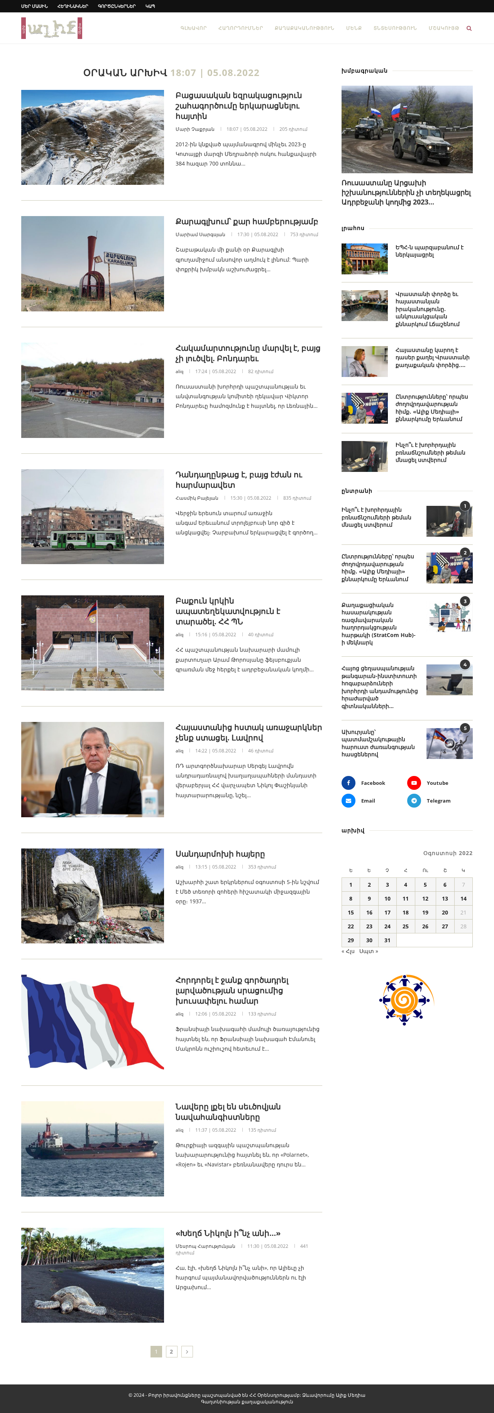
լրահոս (353, 228)
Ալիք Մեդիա (350, 1395)
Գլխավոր (194, 28)
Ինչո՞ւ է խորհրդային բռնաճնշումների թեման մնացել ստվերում (430, 452)
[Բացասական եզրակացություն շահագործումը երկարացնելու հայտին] (92, 137)
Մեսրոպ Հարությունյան (205, 1246)
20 (445, 912)
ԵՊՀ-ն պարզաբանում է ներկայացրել (430, 251)
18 (406, 912)
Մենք (354, 28)
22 (351, 926)
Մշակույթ (444, 28)
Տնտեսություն (395, 28)
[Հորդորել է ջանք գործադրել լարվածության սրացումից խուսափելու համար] (92, 1022)
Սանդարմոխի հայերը (220, 853)
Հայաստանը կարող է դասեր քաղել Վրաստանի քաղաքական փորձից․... (433, 357)
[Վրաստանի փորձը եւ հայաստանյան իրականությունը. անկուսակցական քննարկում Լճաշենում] (365, 305)
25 (406, 926)
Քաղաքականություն (305, 28)
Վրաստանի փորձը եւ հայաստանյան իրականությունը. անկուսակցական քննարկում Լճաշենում (428, 309)
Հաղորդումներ (240, 28)
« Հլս (348, 951)
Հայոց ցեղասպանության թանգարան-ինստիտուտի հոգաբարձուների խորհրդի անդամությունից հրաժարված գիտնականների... (380, 687)
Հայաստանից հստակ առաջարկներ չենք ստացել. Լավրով (249, 732)
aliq (179, 371)
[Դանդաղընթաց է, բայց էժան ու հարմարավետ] (92, 517)
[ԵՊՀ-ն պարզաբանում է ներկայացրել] (365, 258)
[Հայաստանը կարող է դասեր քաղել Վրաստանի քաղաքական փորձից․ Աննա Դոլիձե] (365, 361)
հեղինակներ (73, 6)
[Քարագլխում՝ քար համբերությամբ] (92, 263)
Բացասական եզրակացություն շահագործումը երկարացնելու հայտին (239, 105)
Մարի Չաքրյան (195, 129)
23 (369, 926)
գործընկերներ (117, 6)
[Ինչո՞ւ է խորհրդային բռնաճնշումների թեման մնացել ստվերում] (365, 456)
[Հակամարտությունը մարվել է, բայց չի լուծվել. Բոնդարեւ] (92, 390)
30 (369, 940)
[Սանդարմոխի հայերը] (92, 896)
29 (351, 940)
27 (445, 926)
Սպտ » (368, 951)
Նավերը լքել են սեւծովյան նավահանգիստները (228, 1111)
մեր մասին (34, 6)
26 (425, 926)
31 (387, 940)
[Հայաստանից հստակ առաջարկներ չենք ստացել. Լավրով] (92, 769)
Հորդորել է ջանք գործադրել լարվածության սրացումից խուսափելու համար (232, 990)
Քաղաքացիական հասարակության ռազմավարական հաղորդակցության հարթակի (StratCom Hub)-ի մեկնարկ (379, 623)
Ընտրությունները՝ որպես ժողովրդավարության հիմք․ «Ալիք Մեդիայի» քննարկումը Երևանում (432, 408)
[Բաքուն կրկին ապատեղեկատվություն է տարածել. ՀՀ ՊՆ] (92, 643)
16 (369, 912)
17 (387, 912)
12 (425, 898)
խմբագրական (365, 70)
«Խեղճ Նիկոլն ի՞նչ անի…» (228, 1233)
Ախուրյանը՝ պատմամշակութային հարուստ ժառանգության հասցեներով (378, 743)
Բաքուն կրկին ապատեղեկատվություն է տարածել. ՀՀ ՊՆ (228, 611)
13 (445, 898)
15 (351, 912)
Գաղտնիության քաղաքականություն (247, 1401)
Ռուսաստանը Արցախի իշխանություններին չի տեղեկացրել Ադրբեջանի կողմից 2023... (406, 192)
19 (425, 912)
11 (406, 898)
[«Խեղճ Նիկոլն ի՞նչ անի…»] (92, 1275)
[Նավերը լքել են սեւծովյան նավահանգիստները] (92, 1149)
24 (387, 926)
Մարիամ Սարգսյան (200, 234)
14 (463, 898)
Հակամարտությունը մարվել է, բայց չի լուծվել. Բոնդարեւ (248, 353)
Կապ (150, 6)
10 (387, 898)
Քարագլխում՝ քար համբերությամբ (247, 221)
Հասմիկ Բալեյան (197, 498)
